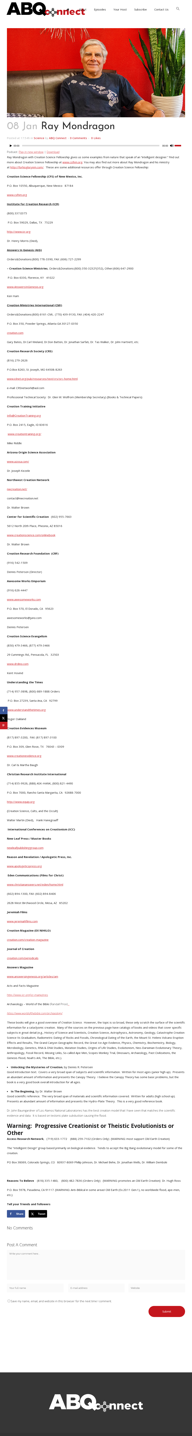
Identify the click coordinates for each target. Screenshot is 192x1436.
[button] (178, 9)
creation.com (15, 333)
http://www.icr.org (19, 231)
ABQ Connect (58, 138)
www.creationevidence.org (24, 756)
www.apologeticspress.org (24, 866)
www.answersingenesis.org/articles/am (32, 976)
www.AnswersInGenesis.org (25, 287)
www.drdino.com (17, 664)
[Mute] (171, 145)
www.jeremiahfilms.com (22, 921)
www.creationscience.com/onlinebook (31, 535)
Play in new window (31, 152)
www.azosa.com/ (18, 461)
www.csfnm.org (72, 162)
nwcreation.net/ (17, 489)
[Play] (11, 146)
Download (53, 152)
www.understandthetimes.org (26, 710)
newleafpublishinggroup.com (25, 848)
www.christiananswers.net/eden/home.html (35, 884)
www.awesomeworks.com (24, 599)
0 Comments (78, 138)
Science (39, 138)
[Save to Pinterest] (4, 725)
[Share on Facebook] (4, 710)
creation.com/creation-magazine (28, 940)
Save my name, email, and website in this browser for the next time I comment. (61, 1301)
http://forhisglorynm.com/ (27, 167)
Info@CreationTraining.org (24, 415)
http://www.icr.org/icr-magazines (27, 995)
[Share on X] (4, 718)
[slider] (180, 145)
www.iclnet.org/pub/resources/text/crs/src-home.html (42, 379)
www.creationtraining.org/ (24, 434)
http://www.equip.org (21, 802)
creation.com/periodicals (22, 958)
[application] (96, 146)
